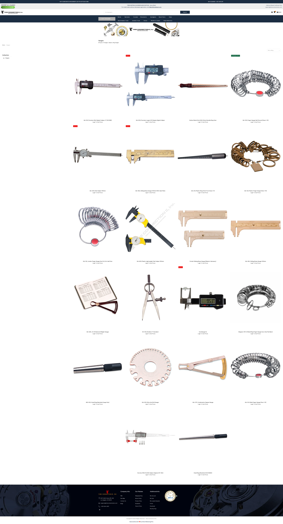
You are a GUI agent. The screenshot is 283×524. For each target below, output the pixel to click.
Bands (119, 17)
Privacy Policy (138, 501)
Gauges (7, 58)
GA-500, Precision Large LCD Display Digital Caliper (150, 120)
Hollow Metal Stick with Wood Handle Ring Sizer (202, 120)
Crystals (135, 17)
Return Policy (138, 498)
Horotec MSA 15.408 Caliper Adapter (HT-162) (150, 473)
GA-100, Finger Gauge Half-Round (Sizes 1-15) (255, 120)
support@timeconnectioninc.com (273, 7)
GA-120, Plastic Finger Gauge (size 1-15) (255, 191)
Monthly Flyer (153, 508)
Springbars (153, 17)
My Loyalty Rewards (155, 501)
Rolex (170, 17)
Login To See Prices (98, 122)
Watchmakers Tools (123, 20)
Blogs (121, 503)
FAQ (121, 495)
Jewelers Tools (136, 20)
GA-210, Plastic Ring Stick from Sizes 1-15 (203, 191)
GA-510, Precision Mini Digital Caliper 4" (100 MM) (98, 120)
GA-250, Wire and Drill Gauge (150, 402)
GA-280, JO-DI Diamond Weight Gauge (98, 332)
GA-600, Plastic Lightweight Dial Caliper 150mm (150, 261)
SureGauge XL (203, 332)
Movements (143, 17)
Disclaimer (137, 503)
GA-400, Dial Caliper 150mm (98, 191)
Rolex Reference (168, 20)
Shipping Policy (139, 495)
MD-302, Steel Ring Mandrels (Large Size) (97, 402)
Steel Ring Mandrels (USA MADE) (203, 473)
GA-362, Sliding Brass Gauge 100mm (255, 261)
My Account (153, 495)
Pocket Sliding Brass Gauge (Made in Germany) (203, 261)
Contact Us (123, 501)
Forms (151, 503)
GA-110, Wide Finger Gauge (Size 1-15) (255, 402)
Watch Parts (162, 17)
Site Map (122, 498)
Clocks (145, 20)
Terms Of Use (138, 506)
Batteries (127, 17)
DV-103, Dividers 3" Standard (150, 332)
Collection (5, 55)
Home (3, 45)
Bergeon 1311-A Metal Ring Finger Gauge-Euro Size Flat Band (256, 332)
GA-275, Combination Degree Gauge (202, 402)
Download (152, 506)
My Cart (152, 498)
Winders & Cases (155, 20)
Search (185, 12)
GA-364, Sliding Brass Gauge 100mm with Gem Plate (150, 191)
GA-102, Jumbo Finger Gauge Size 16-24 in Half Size (97, 261)
